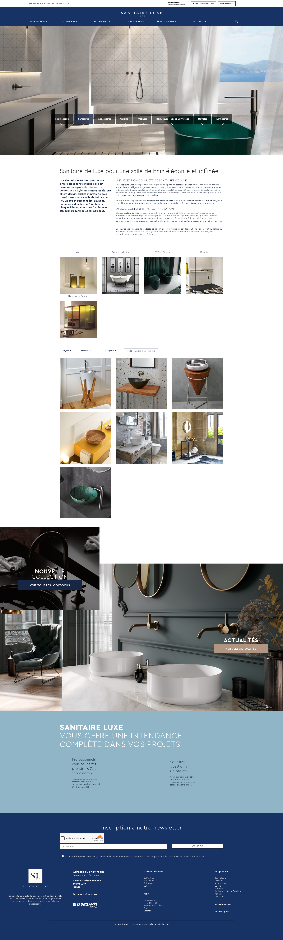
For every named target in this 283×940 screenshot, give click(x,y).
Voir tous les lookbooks (50, 585)
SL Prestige (149, 878)
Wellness (142, 118)
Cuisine (124, 118)
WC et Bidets (162, 252)
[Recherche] (236, 21)
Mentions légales (151, 902)
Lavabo (78, 252)
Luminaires (222, 118)
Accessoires (104, 118)
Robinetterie (62, 118)
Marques (85, 350)
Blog (146, 908)
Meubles (202, 118)
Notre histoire (198, 21)
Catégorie (109, 350)
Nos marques (102, 21)
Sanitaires (83, 118)
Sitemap (147, 910)
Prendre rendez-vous (176, 3)
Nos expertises (166, 21)
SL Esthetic (149, 880)
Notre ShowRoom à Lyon (203, 4)
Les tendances (134, 21)
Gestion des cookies (153, 905)
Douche (204, 252)
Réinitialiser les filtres (141, 351)
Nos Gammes (69, 21)
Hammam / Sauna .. (78, 296)
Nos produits (38, 21)
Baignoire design (120, 252)
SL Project (148, 883)
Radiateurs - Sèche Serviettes (172, 118)
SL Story (147, 886)
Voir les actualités (241, 648)
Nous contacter (226, 4)
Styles (66, 350)
